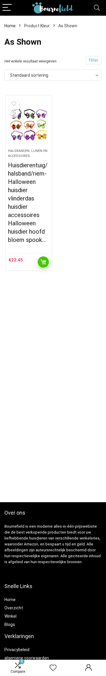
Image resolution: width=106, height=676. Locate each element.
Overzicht (13, 608)
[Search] (97, 8)
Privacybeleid (16, 649)
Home (10, 25)
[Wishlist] (53, 668)
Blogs (9, 624)
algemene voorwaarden (26, 658)
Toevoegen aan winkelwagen (43, 262)
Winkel (10, 616)
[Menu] (7, 8)
